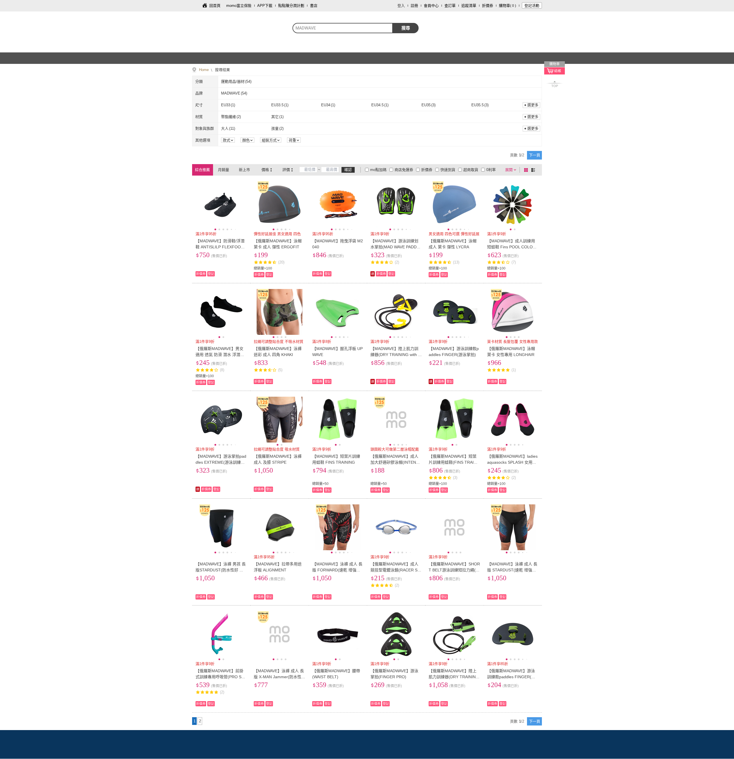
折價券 (487, 5)
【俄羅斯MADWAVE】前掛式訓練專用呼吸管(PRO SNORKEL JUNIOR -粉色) (220, 676)
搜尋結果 (222, 70)
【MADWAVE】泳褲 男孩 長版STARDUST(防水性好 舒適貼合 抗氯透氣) (221, 570)
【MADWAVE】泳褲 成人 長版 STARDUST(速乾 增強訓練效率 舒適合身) (512, 570)
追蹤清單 (468, 5)
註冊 (414, 5)
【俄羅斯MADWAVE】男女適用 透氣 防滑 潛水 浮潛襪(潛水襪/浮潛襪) (220, 354)
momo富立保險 (238, 5)
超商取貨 (470, 170)
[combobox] (343, 28)
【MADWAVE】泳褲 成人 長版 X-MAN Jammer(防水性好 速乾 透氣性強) (279, 676)
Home (204, 70)
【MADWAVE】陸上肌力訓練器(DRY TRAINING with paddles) (395, 354)
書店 (313, 5)
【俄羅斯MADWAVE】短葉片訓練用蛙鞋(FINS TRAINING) (453, 462)
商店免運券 (404, 170)
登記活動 (531, 5)
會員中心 (431, 5)
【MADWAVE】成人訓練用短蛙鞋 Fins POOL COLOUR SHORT (512, 247)
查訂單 (450, 5)
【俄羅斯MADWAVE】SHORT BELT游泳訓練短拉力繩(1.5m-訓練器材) (454, 570)
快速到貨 (447, 170)
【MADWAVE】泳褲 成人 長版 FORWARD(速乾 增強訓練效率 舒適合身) (337, 570)
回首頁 (214, 5)
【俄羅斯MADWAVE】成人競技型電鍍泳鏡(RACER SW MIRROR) (395, 570)
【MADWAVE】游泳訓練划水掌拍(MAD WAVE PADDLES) (395, 247)
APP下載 (264, 5)
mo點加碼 (378, 170)
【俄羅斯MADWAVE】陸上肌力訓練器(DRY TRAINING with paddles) (454, 676)
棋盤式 (527, 170)
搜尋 (405, 27)
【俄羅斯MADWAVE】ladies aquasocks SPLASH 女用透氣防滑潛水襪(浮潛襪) (512, 462)
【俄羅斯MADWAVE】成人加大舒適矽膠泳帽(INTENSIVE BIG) (395, 462)
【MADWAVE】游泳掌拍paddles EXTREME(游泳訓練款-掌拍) (221, 462)
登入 (401, 5)
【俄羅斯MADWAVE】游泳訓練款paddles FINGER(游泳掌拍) (511, 676)
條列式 (534, 170)
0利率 (491, 170)
